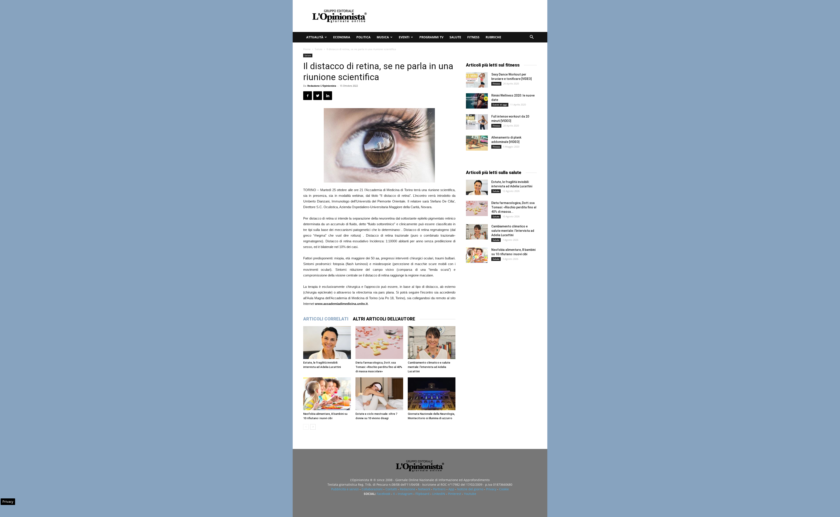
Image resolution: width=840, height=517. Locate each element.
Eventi (404, 37)
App (451, 489)
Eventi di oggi (500, 104)
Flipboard (422, 494)
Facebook (383, 494)
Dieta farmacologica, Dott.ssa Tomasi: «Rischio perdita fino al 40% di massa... (513, 207)
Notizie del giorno (470, 489)
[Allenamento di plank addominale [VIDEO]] (477, 143)
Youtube (470, 494)
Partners (439, 489)
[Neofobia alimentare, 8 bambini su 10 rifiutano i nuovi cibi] (327, 393)
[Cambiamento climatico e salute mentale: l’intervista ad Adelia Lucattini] (431, 342)
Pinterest (454, 494)
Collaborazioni (372, 489)
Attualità (314, 37)
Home (307, 49)
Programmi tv (431, 37)
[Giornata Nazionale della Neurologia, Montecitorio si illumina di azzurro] (431, 393)
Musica (383, 37)
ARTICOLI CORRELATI (325, 319)
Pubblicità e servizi (345, 489)
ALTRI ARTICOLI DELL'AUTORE (384, 319)
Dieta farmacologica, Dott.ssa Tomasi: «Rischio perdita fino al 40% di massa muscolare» (378, 367)
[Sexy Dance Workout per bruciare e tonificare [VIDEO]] (477, 80)
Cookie (504, 489)
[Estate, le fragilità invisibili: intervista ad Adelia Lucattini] (327, 342)
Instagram (405, 494)
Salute (455, 37)
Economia (341, 37)
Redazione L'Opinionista (321, 85)
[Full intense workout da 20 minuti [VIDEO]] (477, 122)
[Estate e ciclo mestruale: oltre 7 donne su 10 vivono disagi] (379, 393)
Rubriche (493, 37)
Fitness (473, 37)
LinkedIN (438, 494)
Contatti (391, 489)
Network (424, 489)
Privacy (491, 489)
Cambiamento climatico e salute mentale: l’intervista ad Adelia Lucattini (429, 367)
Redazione (407, 489)
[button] (531, 37)
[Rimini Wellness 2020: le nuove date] (477, 101)
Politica (363, 37)
